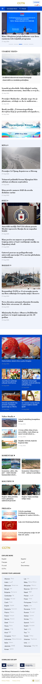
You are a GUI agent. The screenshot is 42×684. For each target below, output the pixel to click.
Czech (8, 602)
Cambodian (9, 595)
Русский (4, 565)
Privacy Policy (6, 680)
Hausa (8, 626)
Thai (27, 632)
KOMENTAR (7, 456)
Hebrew (8, 629)
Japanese (9, 646)
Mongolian (30, 585)
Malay (30, 582)
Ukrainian (30, 639)
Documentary (25, 565)
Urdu (27, 642)
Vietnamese (30, 646)
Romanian (29, 609)
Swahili (29, 626)
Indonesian (12, 639)
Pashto (28, 605)
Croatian (9, 599)
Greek (9, 622)
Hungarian (10, 636)
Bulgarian (10, 592)
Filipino (9, 612)
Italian (8, 642)
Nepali (27, 592)
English (4, 559)
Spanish (29, 622)
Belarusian (11, 585)
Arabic (8, 582)
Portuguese (30, 602)
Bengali (8, 589)
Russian (29, 612)
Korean (9, 649)
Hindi (7, 632)
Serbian (29, 616)
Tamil (27, 629)
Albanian (9, 579)
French (9, 616)
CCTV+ (4, 569)
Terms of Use (16, 680)
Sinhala (28, 619)
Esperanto (10, 609)
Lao (26, 579)
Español (23, 559)
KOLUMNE (7, 481)
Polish (28, 599)
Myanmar (31, 589)
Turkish (28, 636)
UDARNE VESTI (9, 51)
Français (4, 562)
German (9, 619)
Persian (28, 595)
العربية (23, 562)
